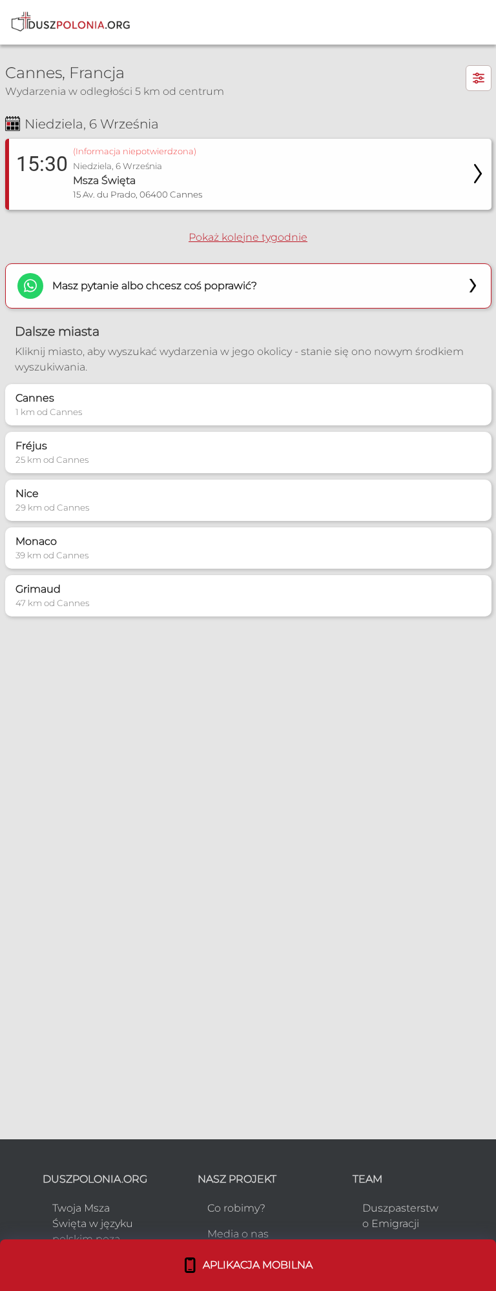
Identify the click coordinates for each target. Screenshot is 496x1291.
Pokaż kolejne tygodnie (248, 237)
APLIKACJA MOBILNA (255, 1265)
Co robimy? (236, 1208)
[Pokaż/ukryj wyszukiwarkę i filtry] (478, 78)
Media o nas (238, 1234)
